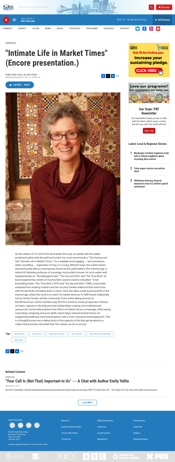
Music (60, 28)
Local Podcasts (103, 433)
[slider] (18, 19)
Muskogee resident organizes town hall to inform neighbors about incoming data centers (151, 156)
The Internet (76, 334)
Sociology (18, 340)
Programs (92, 28)
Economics (37, 334)
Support (125, 28)
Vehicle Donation (140, 439)
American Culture (56, 334)
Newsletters (102, 439)
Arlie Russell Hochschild (100, 334)
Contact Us (66, 439)
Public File (137, 427)
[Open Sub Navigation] (14, 28)
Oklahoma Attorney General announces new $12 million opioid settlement (151, 183)
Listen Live (101, 427)
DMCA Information (105, 421)
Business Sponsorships (71, 427)
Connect (7, 28)
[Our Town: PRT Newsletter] (149, 93)
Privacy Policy (139, 421)
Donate (165, 7)
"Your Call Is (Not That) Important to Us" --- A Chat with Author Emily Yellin (67, 381)
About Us (65, 421)
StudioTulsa (10, 42)
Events (22, 28)
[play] (6, 19)
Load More (87, 402)
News (48, 28)
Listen (35, 28)
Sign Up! (149, 130)
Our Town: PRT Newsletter (149, 111)
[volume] (14, 20)
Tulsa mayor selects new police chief (149, 170)
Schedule (109, 28)
